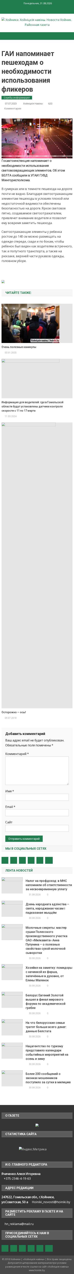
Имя (9, 791)
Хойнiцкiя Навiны (33, 103)
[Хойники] (37, 1125)
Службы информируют (17, 97)
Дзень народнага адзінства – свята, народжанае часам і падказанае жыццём (47, 908)
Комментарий (17, 754)
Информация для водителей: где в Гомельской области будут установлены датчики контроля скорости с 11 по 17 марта (32, 406)
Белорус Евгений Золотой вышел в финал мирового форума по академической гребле (45, 1002)
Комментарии (12, 108)
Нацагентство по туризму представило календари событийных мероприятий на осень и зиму (47, 1052)
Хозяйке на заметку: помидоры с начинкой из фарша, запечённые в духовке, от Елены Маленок (49, 974)
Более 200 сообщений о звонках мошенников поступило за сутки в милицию (48, 1078)
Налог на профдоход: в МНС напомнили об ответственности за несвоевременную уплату (49, 885)
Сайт (9, 822)
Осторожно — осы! (14, 712)
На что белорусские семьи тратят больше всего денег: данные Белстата (46, 1027)
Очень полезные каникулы (19, 347)
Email (10, 807)
